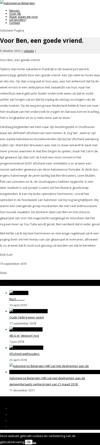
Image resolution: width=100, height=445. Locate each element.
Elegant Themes (35, 399)
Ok (29, 442)
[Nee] (34, 443)
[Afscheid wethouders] (26, 348)
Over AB (15, 13)
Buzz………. (17, 299)
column (29, 51)
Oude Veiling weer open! (26, 317)
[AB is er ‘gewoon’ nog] (26, 329)
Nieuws (14, 10)
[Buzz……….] (18, 293)
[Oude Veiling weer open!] (28, 311)
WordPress (90, 399)
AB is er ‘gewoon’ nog (24, 335)
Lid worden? (17, 20)
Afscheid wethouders (24, 354)
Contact (14, 23)
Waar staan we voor (23, 17)
